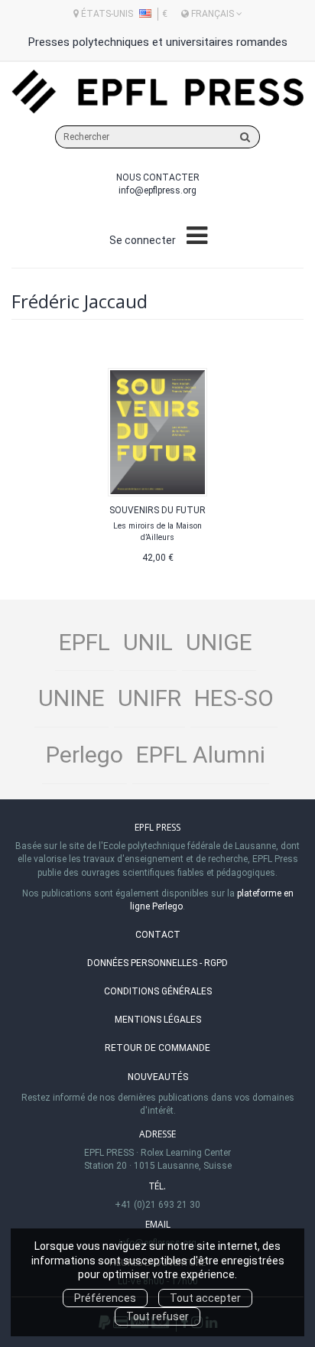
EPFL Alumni (200, 754)
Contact (157, 934)
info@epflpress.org (157, 190)
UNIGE (219, 642)
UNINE (71, 698)
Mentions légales (158, 1019)
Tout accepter (205, 1298)
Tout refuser (157, 1316)
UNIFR (149, 698)
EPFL (84, 642)
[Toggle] (197, 236)
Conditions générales (158, 991)
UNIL (148, 642)
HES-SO (234, 698)
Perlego (84, 754)
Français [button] (212, 13)
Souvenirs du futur (157, 510)
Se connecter (142, 240)
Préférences (105, 1298)
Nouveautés (158, 1077)
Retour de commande (157, 1048)
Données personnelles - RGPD (157, 963)
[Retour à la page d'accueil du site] (157, 92)
